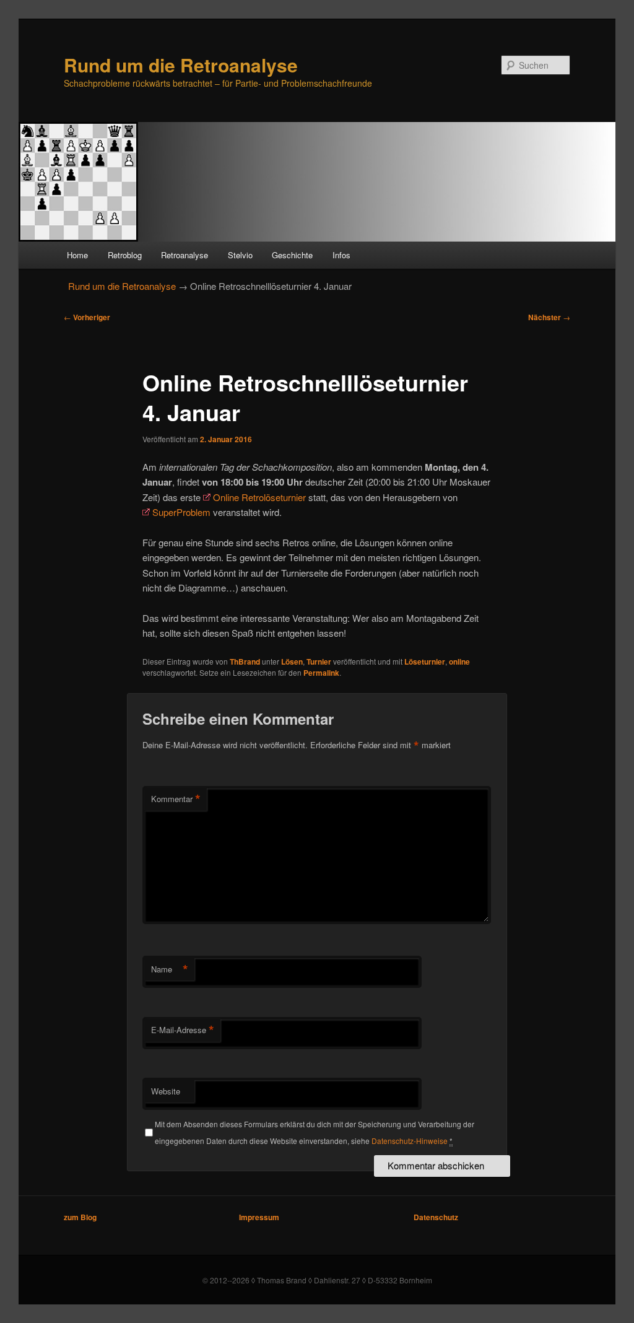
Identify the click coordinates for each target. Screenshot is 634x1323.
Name (169, 969)
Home (77, 255)
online (459, 661)
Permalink (321, 672)
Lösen (292, 661)
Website (165, 1091)
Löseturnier (424, 661)
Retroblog (125, 255)
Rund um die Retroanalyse (181, 64)
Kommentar (176, 799)
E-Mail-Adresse (182, 1030)
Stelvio (240, 255)
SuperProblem (181, 511)
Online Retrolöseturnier (259, 497)
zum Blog (80, 1217)
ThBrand (245, 661)
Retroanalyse (184, 255)
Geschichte (292, 255)
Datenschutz (436, 1217)
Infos (341, 255)
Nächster (549, 317)
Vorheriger (87, 317)
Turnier (318, 661)
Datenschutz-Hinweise (409, 1140)
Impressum (259, 1217)
